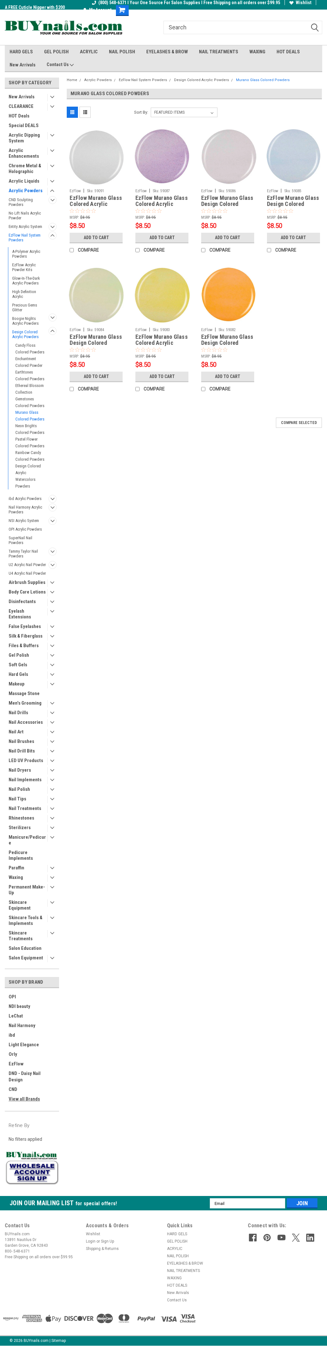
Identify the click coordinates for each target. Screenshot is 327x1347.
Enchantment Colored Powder (28, 362)
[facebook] (253, 1238)
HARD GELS (21, 52)
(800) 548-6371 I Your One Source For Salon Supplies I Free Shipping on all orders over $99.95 (189, 2)
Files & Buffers (24, 645)
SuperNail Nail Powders (20, 540)
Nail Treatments (25, 808)
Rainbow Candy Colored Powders (29, 456)
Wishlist (303, 2)
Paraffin (16, 868)
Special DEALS (24, 125)
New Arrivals (22, 65)
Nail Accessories (26, 722)
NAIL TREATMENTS (218, 52)
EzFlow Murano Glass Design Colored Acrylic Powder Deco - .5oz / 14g (227, 340)
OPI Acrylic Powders (25, 529)
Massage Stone (24, 693)
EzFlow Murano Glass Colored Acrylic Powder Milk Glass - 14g (96, 201)
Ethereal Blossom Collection (29, 389)
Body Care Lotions (27, 592)
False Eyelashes (25, 626)
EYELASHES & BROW (167, 52)
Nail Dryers (20, 770)
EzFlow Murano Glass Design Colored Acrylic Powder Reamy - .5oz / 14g (293, 201)
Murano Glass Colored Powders (29, 415)
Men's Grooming (25, 703)
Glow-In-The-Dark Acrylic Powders (26, 280)
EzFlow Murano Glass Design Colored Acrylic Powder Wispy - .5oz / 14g (227, 201)
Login (90, 1241)
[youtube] (281, 1238)
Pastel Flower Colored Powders (29, 442)
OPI (12, 997)
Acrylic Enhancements (24, 153)
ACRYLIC (89, 52)
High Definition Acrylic (24, 294)
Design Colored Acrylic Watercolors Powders (28, 476)
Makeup (17, 684)
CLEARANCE (21, 106)
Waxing (16, 877)
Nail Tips (17, 799)
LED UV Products (26, 760)
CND (13, 1089)
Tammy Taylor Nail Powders (23, 553)
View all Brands (24, 1099)
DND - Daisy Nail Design (25, 1077)
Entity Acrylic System (25, 226)
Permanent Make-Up (27, 890)
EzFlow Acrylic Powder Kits (24, 267)
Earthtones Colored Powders (29, 375)
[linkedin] (310, 1238)
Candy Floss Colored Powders (29, 348)
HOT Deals (19, 116)
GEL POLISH (56, 52)
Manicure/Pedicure (27, 840)
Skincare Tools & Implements (25, 920)
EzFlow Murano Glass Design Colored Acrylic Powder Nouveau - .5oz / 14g (96, 340)
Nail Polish (19, 789)
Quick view (96, 181)
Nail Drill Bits (22, 751)
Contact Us (58, 64)
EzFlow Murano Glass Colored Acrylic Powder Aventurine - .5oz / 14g (161, 340)
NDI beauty (19, 1006)
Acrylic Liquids (24, 181)
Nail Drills (18, 712)
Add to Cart (96, 237)
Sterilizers (20, 827)
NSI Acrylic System (24, 520)
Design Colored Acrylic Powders (25, 334)
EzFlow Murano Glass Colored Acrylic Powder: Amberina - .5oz (161, 201)
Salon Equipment (26, 958)
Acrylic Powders (25, 190)
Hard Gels (18, 674)
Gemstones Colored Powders (29, 402)
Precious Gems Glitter (24, 307)
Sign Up (107, 1241)
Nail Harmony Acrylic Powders (25, 509)
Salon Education (25, 948)
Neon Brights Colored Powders (29, 429)
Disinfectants (22, 601)
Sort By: (141, 112)
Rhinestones (21, 818)
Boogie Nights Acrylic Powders (25, 321)
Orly (13, 1054)
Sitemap (58, 1340)
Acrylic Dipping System (24, 138)
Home (72, 80)
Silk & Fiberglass (25, 636)
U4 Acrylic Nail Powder (27, 573)
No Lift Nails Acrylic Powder (25, 215)
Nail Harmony (22, 1025)
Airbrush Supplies (27, 582)
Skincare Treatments (21, 936)
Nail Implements (25, 780)
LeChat (16, 1016)
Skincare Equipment (20, 905)
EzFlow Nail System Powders (25, 237)
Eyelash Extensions (20, 614)
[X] (296, 1238)
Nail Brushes (21, 741)
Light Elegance (24, 1045)
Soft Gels (18, 665)
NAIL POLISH (122, 52)
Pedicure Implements (21, 855)
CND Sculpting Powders (21, 202)
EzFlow (16, 1064)
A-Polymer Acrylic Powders (26, 254)
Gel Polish (19, 655)
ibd (12, 1035)
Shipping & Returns (102, 1248)
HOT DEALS (288, 52)
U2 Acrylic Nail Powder (27, 564)
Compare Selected (299, 422)
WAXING (257, 52)
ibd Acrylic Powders (25, 498)
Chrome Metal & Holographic (25, 168)
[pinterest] (267, 1238)
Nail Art (16, 732)
